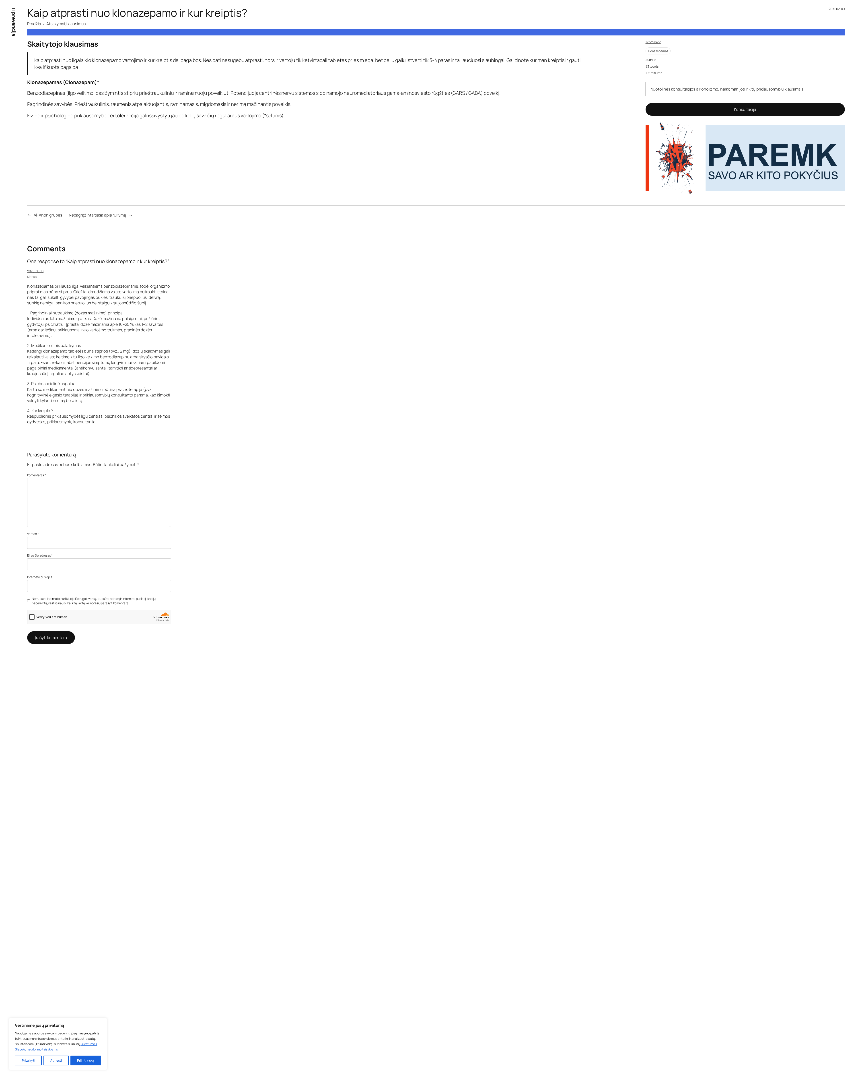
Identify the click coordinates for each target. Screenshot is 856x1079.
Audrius (651, 60)
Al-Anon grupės (48, 215)
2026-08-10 (35, 271)
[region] (58, 1044)
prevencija (13, 24)
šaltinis (274, 115)
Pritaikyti (28, 1060)
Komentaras (36, 475)
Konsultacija (745, 109)
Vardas (33, 534)
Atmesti (56, 1060)
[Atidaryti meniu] (13, 9)
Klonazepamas (658, 51)
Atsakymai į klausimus (66, 23)
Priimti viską (85, 1060)
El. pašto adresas (40, 555)
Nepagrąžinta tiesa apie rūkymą (97, 215)
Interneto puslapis (39, 577)
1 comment (653, 42)
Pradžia (34, 23)
